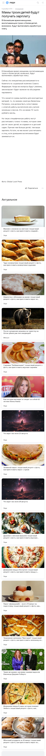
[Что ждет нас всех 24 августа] (23, 494)
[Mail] (7, 2)
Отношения (19, 9)
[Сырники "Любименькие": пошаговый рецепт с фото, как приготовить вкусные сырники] (23, 358)
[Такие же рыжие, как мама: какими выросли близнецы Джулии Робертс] (23, 665)
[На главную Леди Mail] (12, 2)
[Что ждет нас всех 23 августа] (23, 426)
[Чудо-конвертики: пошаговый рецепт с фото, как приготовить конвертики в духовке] (23, 256)
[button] (23, 51)
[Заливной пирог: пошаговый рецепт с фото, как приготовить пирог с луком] (23, 460)
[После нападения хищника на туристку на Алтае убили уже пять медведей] (23, 324)
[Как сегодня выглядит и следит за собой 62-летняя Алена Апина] (23, 392)
